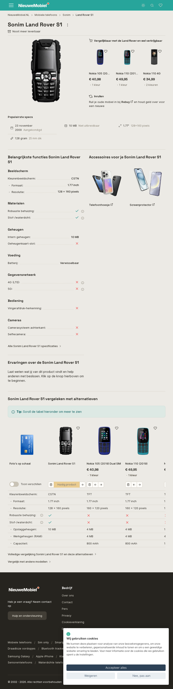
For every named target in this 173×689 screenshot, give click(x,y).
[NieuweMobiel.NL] (33, 5)
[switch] (14, 484)
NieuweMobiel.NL (18, 14)
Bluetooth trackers (54, 648)
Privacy (66, 615)
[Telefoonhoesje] (107, 182)
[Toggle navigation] (11, 5)
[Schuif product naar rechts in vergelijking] (82, 485)
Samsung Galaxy (19, 656)
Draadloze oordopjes (21, 648)
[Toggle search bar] (152, 5)
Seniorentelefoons (20, 662)
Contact (67, 602)
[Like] (105, 51)
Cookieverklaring (73, 622)
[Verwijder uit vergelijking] (51, 485)
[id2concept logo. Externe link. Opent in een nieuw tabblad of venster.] (68, 634)
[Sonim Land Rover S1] (65, 440)
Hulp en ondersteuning (27, 615)
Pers (65, 608)
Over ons (68, 595)
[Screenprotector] (147, 182)
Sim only (43, 642)
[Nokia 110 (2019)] (127, 57)
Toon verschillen (31, 484)
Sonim (66, 14)
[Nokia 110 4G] (154, 57)
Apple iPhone (44, 656)
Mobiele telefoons (46, 14)
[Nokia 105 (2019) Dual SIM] (100, 57)
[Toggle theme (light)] (143, 5)
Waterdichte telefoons (53, 662)
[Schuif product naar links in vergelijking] (95, 485)
